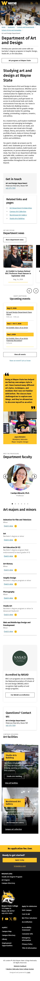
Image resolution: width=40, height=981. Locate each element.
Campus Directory (8, 883)
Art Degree (6, 880)
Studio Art (7, 606)
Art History (8, 564)
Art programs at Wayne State (20, 60)
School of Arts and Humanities (11, 30)
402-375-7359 (10, 188)
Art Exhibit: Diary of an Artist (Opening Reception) (17, 340)
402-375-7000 (7, 913)
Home (3, 27)
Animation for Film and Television (17, 520)
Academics (11, 27)
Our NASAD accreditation (20, 695)
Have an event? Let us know (20, 361)
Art (4, 534)
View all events (20, 354)
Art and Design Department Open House (19, 313)
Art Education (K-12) (11, 547)
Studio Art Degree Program (12, 877)
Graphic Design (9, 578)
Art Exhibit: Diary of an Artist (17, 328)
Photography (8, 592)
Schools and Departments (25, 27)
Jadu (28, 972)
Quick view (9, 526)
